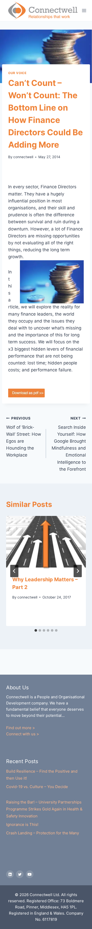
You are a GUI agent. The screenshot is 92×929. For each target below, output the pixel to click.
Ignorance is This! (22, 824)
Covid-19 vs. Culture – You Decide (37, 786)
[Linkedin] (10, 874)
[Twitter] (20, 874)
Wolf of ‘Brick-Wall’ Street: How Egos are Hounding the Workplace (23, 437)
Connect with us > (22, 733)
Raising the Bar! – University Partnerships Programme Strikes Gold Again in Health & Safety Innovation (44, 809)
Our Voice (17, 73)
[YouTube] (29, 874)
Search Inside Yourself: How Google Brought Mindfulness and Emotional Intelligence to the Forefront (69, 444)
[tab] (35, 630)
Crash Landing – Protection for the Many (42, 832)
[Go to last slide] (14, 571)
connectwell (23, 157)
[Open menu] (84, 10)
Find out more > (20, 727)
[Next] (78, 571)
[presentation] (46, 542)
